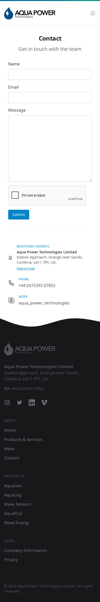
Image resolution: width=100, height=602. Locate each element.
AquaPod (13, 513)
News (9, 449)
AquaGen (13, 486)
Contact (11, 458)
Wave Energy (16, 522)
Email (13, 87)
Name (14, 64)
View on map (26, 268)
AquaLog (12, 495)
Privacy (11, 559)
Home (10, 430)
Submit (19, 214)
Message (17, 110)
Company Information (25, 550)
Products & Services (23, 439)
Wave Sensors (17, 504)
